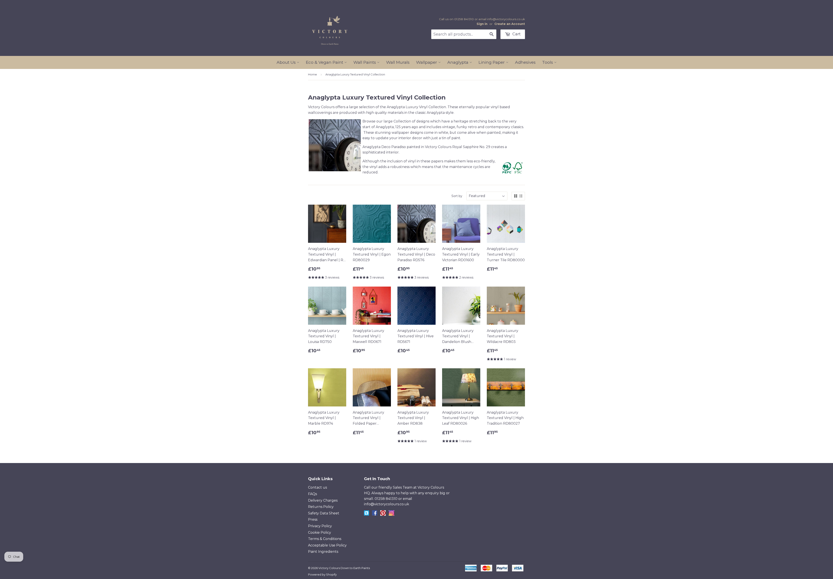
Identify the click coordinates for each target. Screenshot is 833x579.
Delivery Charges (323, 500)
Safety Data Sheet (323, 513)
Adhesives (525, 62)
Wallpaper (427, 62)
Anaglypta (458, 62)
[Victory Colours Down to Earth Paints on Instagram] (391, 514)
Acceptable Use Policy (327, 545)
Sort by (456, 196)
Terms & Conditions (324, 539)
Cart (516, 34)
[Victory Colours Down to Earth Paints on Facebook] (374, 514)
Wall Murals (398, 62)
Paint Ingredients (323, 552)
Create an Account (509, 24)
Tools (548, 62)
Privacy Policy (320, 526)
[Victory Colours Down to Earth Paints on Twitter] (366, 514)
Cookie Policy (319, 532)
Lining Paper (492, 62)
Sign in (482, 24)
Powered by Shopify (322, 574)
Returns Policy (321, 507)
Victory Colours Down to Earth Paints (344, 568)
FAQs (312, 494)
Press (312, 519)
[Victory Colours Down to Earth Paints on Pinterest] (383, 514)
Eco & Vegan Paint (325, 62)
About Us (287, 62)
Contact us (317, 487)
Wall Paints (365, 62)
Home (312, 74)
